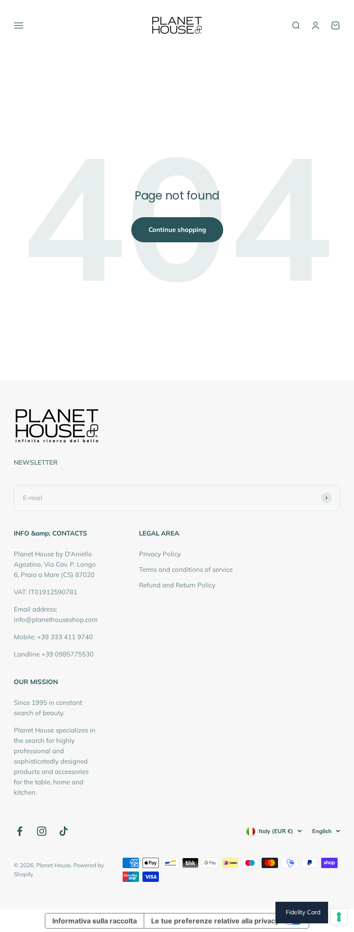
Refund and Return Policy (177, 585)
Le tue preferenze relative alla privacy (215, 920)
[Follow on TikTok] (64, 831)
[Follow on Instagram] (41, 831)
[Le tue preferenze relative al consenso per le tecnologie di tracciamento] (339, 917)
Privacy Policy (160, 554)
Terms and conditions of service (186, 569)
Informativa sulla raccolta (94, 920)
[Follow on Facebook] (19, 831)
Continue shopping (177, 229)
